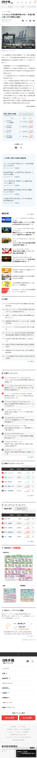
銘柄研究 (5, 678)
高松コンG (11, 486)
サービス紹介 (22, 727)
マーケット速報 (19, 7)
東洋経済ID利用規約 (18, 740)
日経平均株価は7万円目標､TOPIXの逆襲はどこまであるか (18, 191)
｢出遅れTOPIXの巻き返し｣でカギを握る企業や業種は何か (18, 199)
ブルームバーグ (6, 21)
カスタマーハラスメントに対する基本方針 (18, 737)
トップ (3, 7)
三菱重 (10, 536)
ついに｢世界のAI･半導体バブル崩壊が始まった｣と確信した (18, 182)
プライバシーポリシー (15, 732)
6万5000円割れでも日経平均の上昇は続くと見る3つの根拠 (18, 173)
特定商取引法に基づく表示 (18, 734)
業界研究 (5, 688)
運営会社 (13, 727)
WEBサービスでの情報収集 (22, 729)
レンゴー (10, 477)
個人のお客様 (9, 718)
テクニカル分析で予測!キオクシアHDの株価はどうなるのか (18, 165)
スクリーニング (7, 683)
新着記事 (10, 7)
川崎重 (10, 523)
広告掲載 (9, 729)
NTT (9, 519)
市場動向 (17, 168)
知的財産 (25, 732)
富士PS (10, 482)
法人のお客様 (27, 718)
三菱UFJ (10, 528)
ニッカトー (11, 473)
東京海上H (11, 532)
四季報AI (5, 698)
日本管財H (11, 491)
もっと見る (30, 214)
